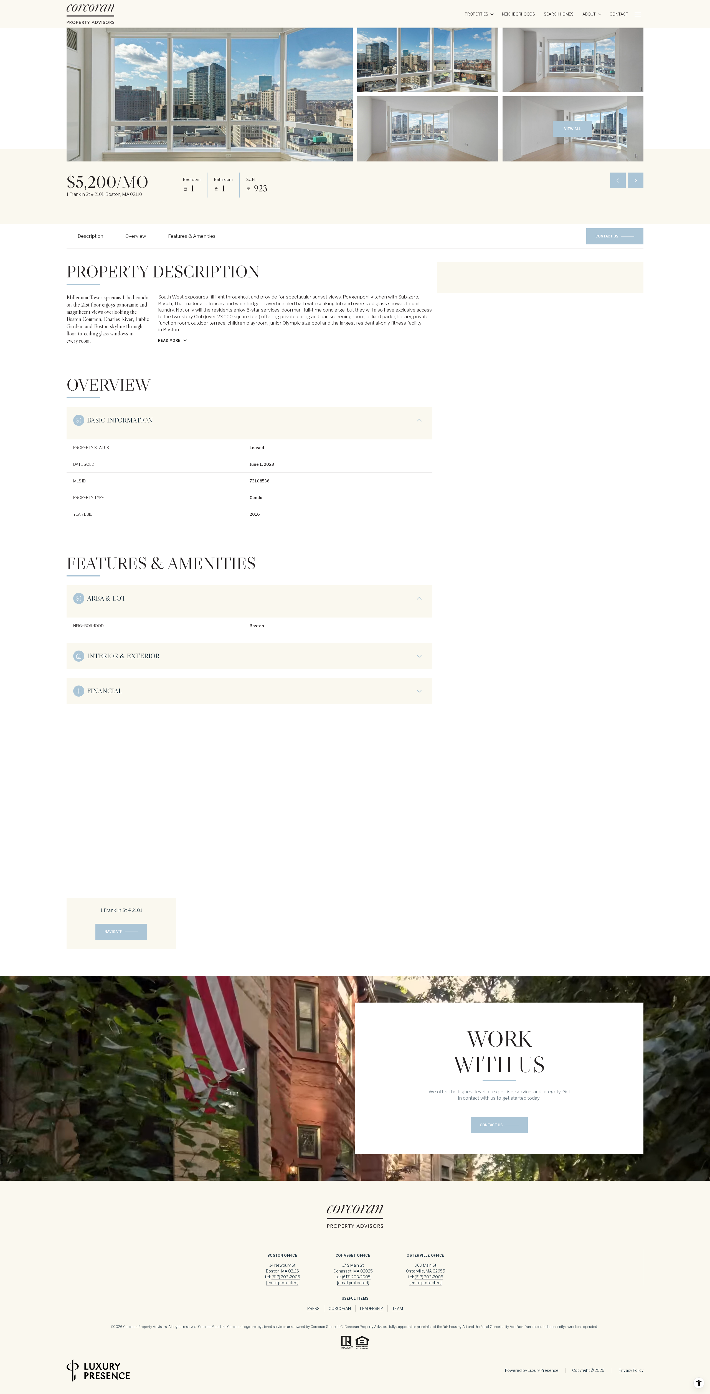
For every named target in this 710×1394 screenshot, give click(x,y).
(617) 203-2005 (286, 1276)
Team (397, 1308)
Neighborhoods (518, 14)
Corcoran (340, 1308)
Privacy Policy (631, 1370)
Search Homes (559, 14)
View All (572, 129)
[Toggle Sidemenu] (637, 14)
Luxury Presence (543, 1370)
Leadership (371, 1308)
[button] (614, 236)
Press (313, 1308)
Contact (619, 14)
